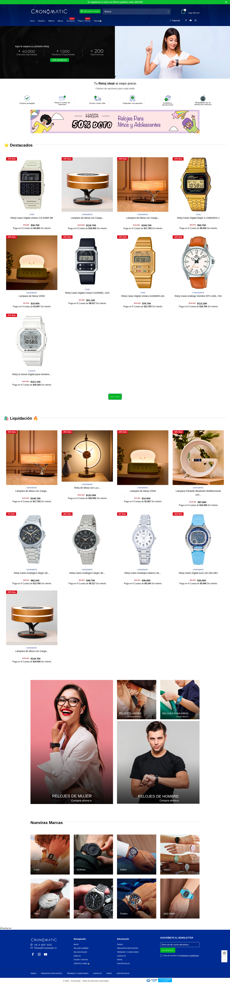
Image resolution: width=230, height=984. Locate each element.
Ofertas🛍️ (98, 21)
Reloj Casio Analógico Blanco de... (142, 573)
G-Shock (32, 371)
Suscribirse (168, 950)
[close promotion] (226, 2)
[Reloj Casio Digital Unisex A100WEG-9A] (142, 262)
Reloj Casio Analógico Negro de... (32, 573)
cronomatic (87, 214)
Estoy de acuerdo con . (181, 956)
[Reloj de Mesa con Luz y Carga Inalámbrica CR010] (87, 456)
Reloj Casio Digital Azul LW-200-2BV (198, 573)
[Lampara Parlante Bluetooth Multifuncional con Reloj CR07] (198, 457)
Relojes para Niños (175, 713)
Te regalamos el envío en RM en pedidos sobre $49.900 (115, 2)
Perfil (120, 960)
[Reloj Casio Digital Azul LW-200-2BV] (198, 539)
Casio (31, 214)
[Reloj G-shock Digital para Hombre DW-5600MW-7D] (31, 341)
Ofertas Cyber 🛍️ (81, 964)
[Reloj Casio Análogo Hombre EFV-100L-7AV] (198, 262)
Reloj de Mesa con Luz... (87, 487)
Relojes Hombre (81, 948)
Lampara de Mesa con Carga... (87, 218)
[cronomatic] (49, 11)
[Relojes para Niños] (180, 699)
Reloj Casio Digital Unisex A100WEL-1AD (87, 293)
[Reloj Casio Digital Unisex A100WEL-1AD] (87, 261)
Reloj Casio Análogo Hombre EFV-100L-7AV (198, 296)
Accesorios (71, 20)
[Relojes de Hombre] (158, 762)
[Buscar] (168, 12)
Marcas (60, 21)
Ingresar (176, 20)
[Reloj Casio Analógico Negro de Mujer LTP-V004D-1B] (87, 539)
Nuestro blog (123, 964)
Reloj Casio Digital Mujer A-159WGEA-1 (198, 218)
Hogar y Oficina (84, 20)
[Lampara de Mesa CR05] (31, 262)
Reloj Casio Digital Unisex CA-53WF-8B (32, 218)
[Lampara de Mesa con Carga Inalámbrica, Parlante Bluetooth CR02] (142, 184)
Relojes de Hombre (158, 796)
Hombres (41, 21)
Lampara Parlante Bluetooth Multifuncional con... (198, 493)
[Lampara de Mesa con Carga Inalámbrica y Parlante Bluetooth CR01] (87, 184)
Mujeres (51, 21)
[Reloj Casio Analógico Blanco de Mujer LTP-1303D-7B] (142, 539)
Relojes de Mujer (72, 796)
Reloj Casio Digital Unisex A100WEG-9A (142, 296)
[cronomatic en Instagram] (39, 954)
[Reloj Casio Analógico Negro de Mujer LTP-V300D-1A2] (31, 539)
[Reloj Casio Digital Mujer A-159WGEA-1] (198, 184)
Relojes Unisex (130, 713)
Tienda (120, 944)
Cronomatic (31, 293)
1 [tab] (115, 76)
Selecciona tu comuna (91, 11)
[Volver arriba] (224, 959)
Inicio (32, 21)
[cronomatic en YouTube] (45, 954)
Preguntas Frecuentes (127, 948)
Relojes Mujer (80, 952)
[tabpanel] (115, 52)
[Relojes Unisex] (136, 699)
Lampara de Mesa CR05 (32, 296)
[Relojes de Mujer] (71, 742)
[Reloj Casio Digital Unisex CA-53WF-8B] (31, 184)
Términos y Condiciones (128, 952)
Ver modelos (59, 60)
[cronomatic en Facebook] (32, 954)
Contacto (121, 956)
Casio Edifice (198, 293)
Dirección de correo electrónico (175, 944)
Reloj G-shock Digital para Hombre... (31, 374)
